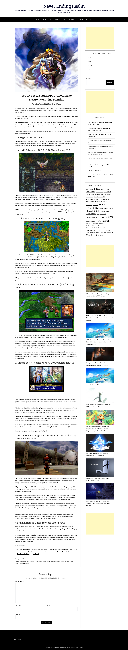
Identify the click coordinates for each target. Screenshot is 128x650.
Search (88, 78)
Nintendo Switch (92, 211)
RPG (64, 561)
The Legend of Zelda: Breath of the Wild (95, 225)
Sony (99, 221)
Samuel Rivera (56, 104)
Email (49, 606)
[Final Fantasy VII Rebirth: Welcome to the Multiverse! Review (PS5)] (100, 396)
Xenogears (100, 235)
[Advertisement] (100, 38)
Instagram (91, 70)
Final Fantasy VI (89, 197)
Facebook (20, 554)
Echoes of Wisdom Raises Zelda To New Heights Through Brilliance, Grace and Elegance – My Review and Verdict (97, 429)
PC (101, 211)
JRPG (47, 561)
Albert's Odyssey (24, 561)
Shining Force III (24, 563)
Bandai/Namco (101, 189)
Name (18, 606)
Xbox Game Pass (96, 232)
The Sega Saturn (20, 141)
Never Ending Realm (64, 6)
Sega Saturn (93, 221)
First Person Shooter (101, 201)
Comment (19, 582)
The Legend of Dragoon (98, 223)
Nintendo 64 (108, 208)
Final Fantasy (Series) (94, 194)
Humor (80, 19)
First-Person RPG (90, 201)
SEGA (68, 561)
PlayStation (105, 211)
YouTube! (36, 554)
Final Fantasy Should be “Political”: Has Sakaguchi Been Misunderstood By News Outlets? (98, 503)
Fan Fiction (47, 19)
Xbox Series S (110, 232)
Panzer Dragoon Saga (56, 561)
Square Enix (107, 221)
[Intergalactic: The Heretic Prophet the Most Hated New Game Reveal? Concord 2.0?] (100, 354)
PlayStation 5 (101, 217)
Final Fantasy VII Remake (92, 199)
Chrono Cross (99, 191)
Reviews (72, 19)
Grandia (22, 145)
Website (18, 614)
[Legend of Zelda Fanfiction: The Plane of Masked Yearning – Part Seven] (100, 443)
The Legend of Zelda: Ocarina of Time (96, 228)
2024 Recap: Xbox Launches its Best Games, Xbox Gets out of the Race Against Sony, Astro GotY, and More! (99, 342)
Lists (64, 19)
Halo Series (95, 205)
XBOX (108, 230)
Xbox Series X (91, 235)
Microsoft (90, 208)
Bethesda (108, 189)
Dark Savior (33, 561)
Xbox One (103, 232)
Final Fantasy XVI (104, 199)
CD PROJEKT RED (90, 192)
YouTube (90, 66)
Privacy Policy (17, 639)
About (88, 19)
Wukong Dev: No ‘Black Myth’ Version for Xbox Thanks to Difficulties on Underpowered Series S (99, 318)
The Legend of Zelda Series (95, 230)
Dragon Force (41, 561)
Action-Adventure (93, 186)
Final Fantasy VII (99, 197)
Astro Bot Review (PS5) (93, 385)
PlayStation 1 (91, 214)
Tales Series (89, 223)
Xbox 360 (89, 232)
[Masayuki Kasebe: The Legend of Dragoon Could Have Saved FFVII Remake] (100, 283)
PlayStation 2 (101, 214)
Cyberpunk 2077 (106, 192)
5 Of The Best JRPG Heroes (96, 171)
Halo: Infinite (89, 205)
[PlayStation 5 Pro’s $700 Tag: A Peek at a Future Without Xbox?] (100, 467)
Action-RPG (92, 189)
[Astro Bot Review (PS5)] (100, 376)
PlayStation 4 (90, 217)
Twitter (26, 554)
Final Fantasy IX (108, 194)
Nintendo (99, 208)
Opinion (57, 19)
